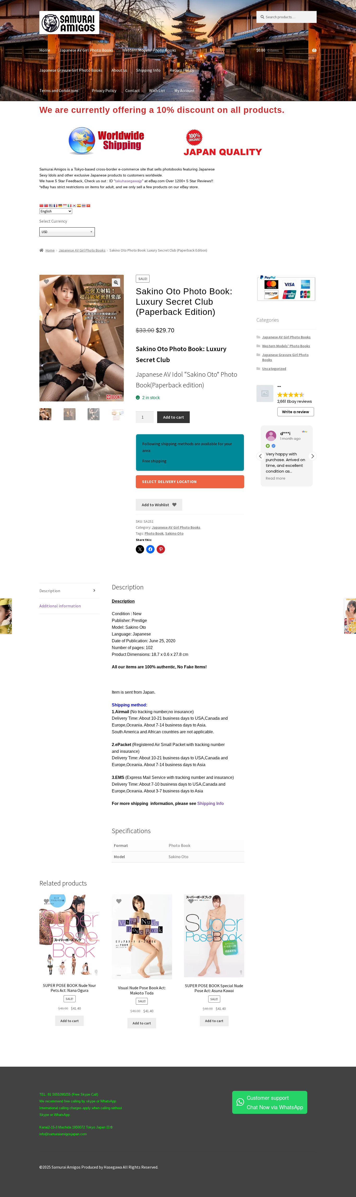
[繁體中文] (46, 205)
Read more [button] (275, 478)
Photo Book (154, 533)
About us (119, 70)
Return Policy (182, 70)
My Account (184, 90)
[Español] (79, 205)
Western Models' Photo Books (286, 346)
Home (44, 50)
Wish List (157, 90)
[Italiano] (69, 205)
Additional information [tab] (60, 605)
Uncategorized (274, 368)
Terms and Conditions (61, 90)
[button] (116, 282)
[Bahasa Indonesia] (65, 205)
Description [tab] (49, 590)
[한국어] (74, 205)
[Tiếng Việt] (88, 205)
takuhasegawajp (128, 181)
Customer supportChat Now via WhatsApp (275, 1102)
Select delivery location (169, 481)
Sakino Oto (174, 533)
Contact (132, 90)
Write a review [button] (295, 411)
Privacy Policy (104, 90)
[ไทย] (84, 205)
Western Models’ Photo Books (149, 50)
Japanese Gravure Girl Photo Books (70, 70)
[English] (51, 205)
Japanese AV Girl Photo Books (86, 50)
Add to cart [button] (69, 1020)
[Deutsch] (60, 205)
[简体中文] (41, 205)
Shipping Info (148, 70)
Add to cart (173, 417)
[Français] (55, 205)
